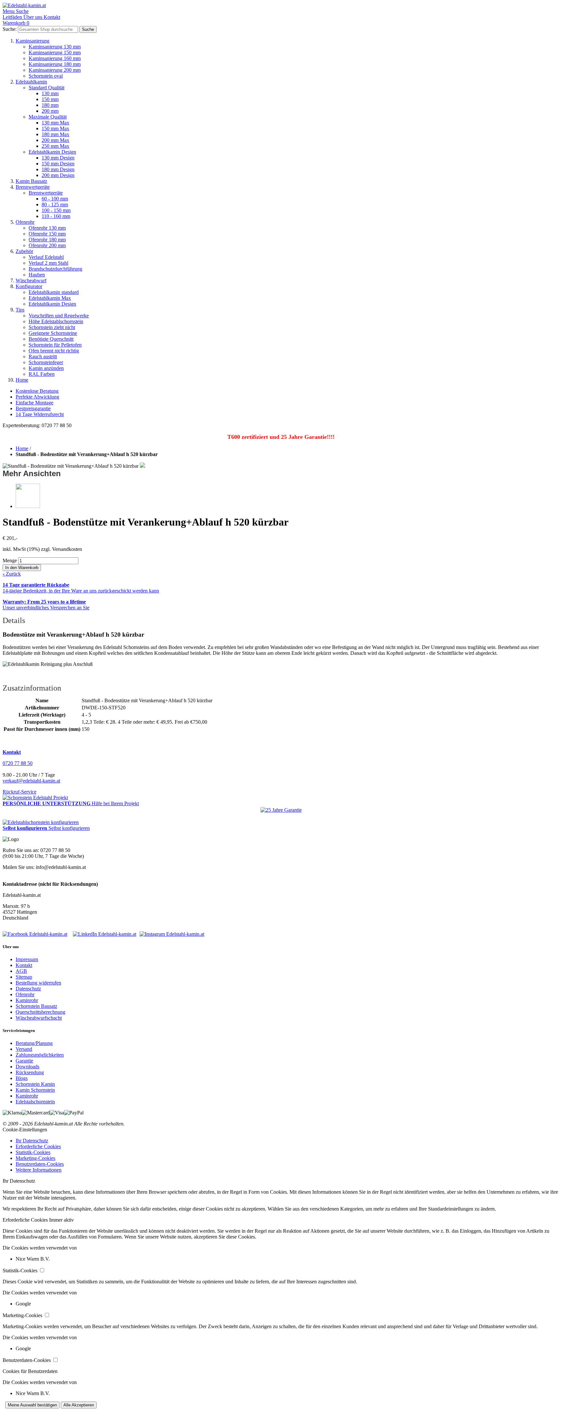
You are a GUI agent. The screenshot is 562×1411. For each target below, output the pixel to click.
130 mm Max (55, 122)
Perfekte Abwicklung (37, 397)
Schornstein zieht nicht (52, 327)
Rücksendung (30, 1072)
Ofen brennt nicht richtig (54, 350)
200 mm (50, 111)
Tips (20, 309)
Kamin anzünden (46, 368)
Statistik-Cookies (33, 1152)
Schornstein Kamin (35, 1084)
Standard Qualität (46, 87)
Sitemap (24, 977)
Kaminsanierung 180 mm (55, 64)
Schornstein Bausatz (36, 1006)
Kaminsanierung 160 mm (55, 58)
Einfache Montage (34, 402)
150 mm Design (58, 163)
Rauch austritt (43, 356)
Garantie (24, 1060)
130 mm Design (58, 157)
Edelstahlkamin (31, 81)
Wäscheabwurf (31, 280)
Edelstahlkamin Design (52, 152)
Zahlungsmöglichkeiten (40, 1055)
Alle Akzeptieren (78, 1405)
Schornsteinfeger (46, 362)
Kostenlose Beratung (37, 391)
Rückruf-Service (19, 791)
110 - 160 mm (56, 216)
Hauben (37, 274)
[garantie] (281, 810)
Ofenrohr (25, 222)
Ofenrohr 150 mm (47, 233)
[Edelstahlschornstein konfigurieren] (41, 822)
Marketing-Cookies (35, 1158)
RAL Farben (42, 374)
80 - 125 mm (55, 204)
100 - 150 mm (56, 210)
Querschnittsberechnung (40, 1012)
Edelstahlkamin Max (50, 298)
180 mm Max (55, 134)
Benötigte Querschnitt (51, 339)
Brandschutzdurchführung (55, 269)
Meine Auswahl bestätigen (32, 1405)
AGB (21, 971)
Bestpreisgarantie (33, 408)
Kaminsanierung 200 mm (55, 70)
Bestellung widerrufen (38, 982)
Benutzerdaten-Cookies (40, 1164)
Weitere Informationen (38, 1170)
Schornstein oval (46, 76)
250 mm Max (55, 146)
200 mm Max (55, 140)
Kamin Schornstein (35, 1090)
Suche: (10, 29)
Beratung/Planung (34, 1043)
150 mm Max (55, 128)
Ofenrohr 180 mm (47, 239)
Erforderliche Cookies (38, 1146)
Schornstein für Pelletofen (55, 345)
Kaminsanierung (32, 41)
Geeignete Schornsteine (53, 333)
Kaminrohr (27, 1000)
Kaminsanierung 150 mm (55, 52)
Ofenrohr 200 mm (47, 245)
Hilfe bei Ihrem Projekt (115, 803)
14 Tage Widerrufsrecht (40, 414)
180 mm (50, 105)
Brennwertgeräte (33, 187)
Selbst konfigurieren (69, 828)
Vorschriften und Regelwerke (59, 315)
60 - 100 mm (55, 198)
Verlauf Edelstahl (46, 257)
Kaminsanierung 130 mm (55, 46)
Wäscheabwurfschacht (39, 1018)
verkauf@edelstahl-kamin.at (31, 780)
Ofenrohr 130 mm (47, 228)
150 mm (50, 99)
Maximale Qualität (48, 117)
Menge (10, 560)
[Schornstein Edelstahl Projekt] (35, 797)
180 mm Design (58, 169)
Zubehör (24, 251)
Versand (24, 1049)
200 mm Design (58, 175)
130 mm (50, 93)
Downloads (27, 1066)
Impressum (27, 959)
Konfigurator (29, 286)
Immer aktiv (61, 1220)
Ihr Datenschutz (32, 1140)
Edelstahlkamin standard (54, 292)
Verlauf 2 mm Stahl (48, 263)
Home (22, 380)
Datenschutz (28, 988)
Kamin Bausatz (31, 181)
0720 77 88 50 (18, 763)
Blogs (22, 1078)
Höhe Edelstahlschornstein (56, 321)
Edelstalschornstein (35, 1101)
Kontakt (24, 965)
